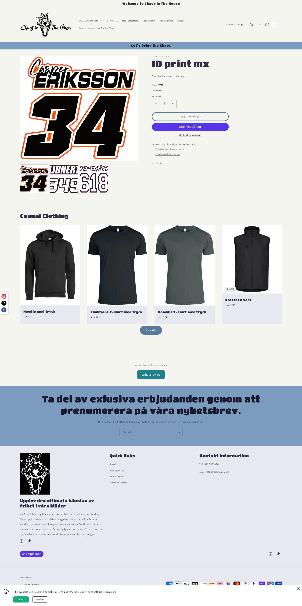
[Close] (298, 588)
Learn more (110, 591)
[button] (91, 21)
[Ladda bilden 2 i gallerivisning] (64, 179)
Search (113, 464)
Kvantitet (156, 97)
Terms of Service (118, 483)
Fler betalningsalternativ (190, 135)
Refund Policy (117, 477)
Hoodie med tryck (39, 311)
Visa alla (151, 330)
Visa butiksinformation (167, 154)
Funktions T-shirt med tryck (116, 312)
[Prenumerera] (178, 432)
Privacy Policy (117, 470)
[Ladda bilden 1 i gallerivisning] (34, 179)
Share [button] (159, 164)
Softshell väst (238, 300)
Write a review (151, 374)
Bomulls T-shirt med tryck (182, 312)
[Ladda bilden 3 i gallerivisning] (94, 179)
